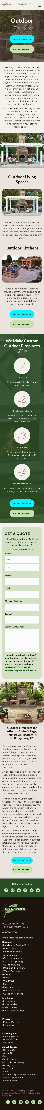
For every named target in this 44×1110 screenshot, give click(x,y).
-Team (5, 1056)
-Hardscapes (9, 948)
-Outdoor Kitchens (12, 993)
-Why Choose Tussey (13, 1062)
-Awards (6, 1071)
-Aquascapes (9, 955)
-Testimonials (9, 1059)
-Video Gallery (9, 1007)
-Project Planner (11, 1022)
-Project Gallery (10, 1004)
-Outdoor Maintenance (15, 958)
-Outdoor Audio (11, 964)
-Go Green (7, 1042)
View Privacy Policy (19, 1093)
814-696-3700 (9, 932)
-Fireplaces (8, 987)
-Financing (8, 1025)
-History (6, 1065)
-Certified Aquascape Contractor (19, 1074)
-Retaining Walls (11, 990)
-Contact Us (8, 1050)
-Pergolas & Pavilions (13, 968)
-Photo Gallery (9, 1001)
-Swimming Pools (12, 951)
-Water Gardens (11, 971)
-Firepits (6, 984)
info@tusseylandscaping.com (21, 670)
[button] (22, 39)
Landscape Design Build (16, 945)
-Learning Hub (10, 1036)
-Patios (6, 977)
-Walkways (8, 980)
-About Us (7, 1053)
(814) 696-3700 (12, 667)
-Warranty (7, 1068)
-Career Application (12, 1077)
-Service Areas (9, 1080)
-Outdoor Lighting (12, 961)
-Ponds (6, 974)
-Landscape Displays (13, 1010)
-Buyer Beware (10, 1039)
